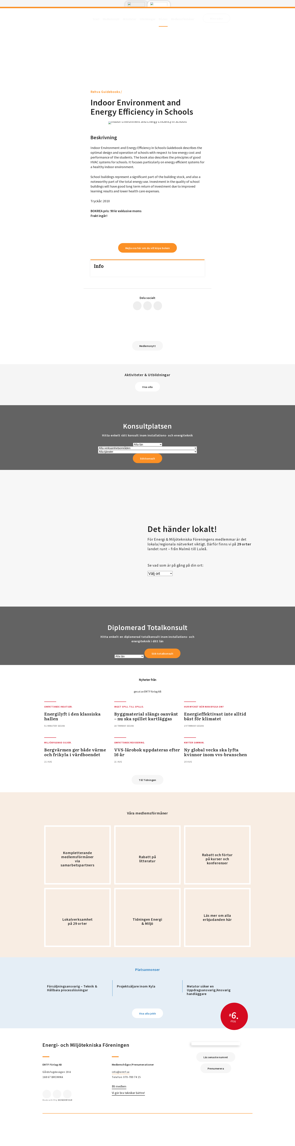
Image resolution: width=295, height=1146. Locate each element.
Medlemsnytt (111, 19)
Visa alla (147, 387)
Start (96, 19)
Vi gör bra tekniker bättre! (128, 1093)
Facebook (47, 1094)
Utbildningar (147, 19)
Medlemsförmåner (182, 19)
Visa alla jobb (147, 1013)
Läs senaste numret (215, 1057)
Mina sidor (216, 18)
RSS (67, 1094)
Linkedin (57, 1094)
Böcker (163, 19)
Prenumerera (216, 1068)
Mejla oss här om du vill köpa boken (147, 248)
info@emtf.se (121, 1072)
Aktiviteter (129, 19)
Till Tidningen (147, 780)
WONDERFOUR (65, 1100)
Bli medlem (119, 1086)
